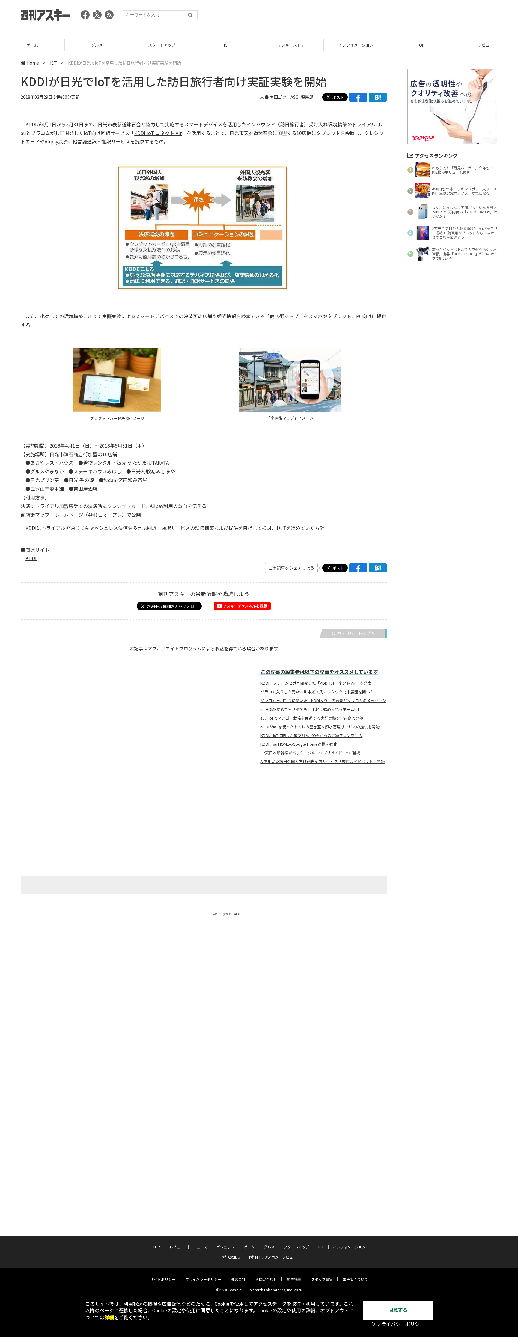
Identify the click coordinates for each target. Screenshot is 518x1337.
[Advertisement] (388, 16)
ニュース (200, 1246)
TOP (387, 45)
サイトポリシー (162, 1279)
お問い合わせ (266, 1279)
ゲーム (249, 1246)
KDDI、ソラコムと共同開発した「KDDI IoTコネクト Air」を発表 (315, 683)
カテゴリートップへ (356, 633)
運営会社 (238, 1279)
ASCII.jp (234, 1257)
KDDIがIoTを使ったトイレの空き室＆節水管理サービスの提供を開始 (320, 727)
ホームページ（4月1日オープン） (90, 514)
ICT (193, 45)
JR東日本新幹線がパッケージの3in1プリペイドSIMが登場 (310, 753)
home (33, 63)
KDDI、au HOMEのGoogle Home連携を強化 (298, 744)
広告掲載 (294, 1279)
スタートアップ (128, 45)
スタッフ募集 (322, 1279)
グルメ (64, 45)
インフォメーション (322, 45)
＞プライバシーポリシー (398, 1324)
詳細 (109, 1317)
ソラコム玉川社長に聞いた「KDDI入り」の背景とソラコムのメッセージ (323, 701)
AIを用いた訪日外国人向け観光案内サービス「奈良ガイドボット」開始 (322, 761)
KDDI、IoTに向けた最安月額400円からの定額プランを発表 (311, 735)
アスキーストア (258, 45)
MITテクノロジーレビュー (275, 1257)
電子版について (355, 1279)
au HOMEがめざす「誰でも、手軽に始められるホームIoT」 (311, 709)
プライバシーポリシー (203, 1279)
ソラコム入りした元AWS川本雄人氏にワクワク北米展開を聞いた (317, 692)
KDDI (31, 558)
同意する (398, 1310)
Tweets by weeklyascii (226, 913)
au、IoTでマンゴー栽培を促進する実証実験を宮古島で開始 (311, 718)
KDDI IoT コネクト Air (158, 133)
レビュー (452, 45)
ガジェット (225, 1246)
